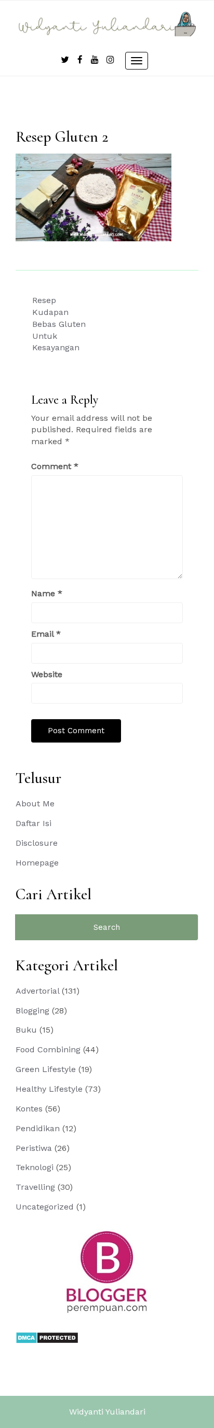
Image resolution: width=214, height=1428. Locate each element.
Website (46, 674)
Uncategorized (45, 1207)
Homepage (37, 863)
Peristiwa (34, 1148)
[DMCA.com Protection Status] (47, 1337)
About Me (35, 803)
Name (46, 593)
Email (46, 634)
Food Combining (48, 1049)
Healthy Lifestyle (49, 1089)
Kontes (29, 1109)
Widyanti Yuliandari (107, 1412)
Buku (26, 1030)
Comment (54, 466)
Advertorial (37, 991)
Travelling (35, 1187)
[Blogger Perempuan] (107, 1271)
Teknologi (35, 1167)
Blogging (32, 1010)
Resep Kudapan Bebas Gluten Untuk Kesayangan (59, 323)
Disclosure (37, 843)
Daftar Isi (33, 823)
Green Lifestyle (46, 1069)
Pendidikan (38, 1128)
